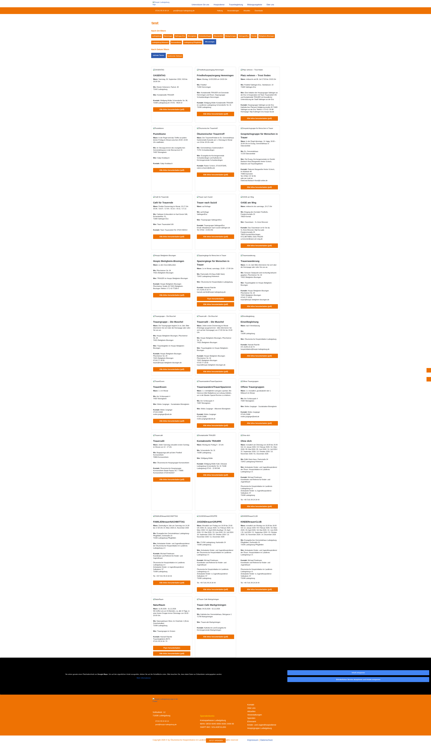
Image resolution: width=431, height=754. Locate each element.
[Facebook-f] (267, 11)
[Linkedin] (275, 11)
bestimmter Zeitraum (175, 56)
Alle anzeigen (209, 42)
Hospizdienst (219, 5)
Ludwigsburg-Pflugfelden (192, 42)
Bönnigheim (192, 36)
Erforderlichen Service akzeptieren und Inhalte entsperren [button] (358, 679)
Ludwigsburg (156, 36)
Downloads (259, 11)
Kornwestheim (176, 42)
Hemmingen (168, 36)
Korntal (253, 36)
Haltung (220, 11)
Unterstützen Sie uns (200, 5)
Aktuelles (246, 11)
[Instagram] (271, 11)
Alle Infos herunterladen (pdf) (171, 109)
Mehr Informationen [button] (144, 678)
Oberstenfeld (218, 36)
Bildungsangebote (254, 5)
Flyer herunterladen (215, 299)
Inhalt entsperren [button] (358, 673)
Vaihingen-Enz (180, 36)
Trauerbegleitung (236, 5)
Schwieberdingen (205, 36)
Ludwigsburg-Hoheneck (160, 42)
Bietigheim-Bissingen (266, 36)
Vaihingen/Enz (244, 36)
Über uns (270, 5)
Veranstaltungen (233, 11)
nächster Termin (158, 55)
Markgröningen (230, 36)
